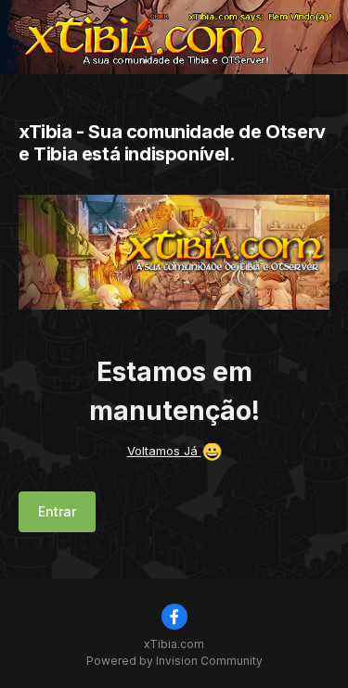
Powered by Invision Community (174, 661)
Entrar (57, 511)
